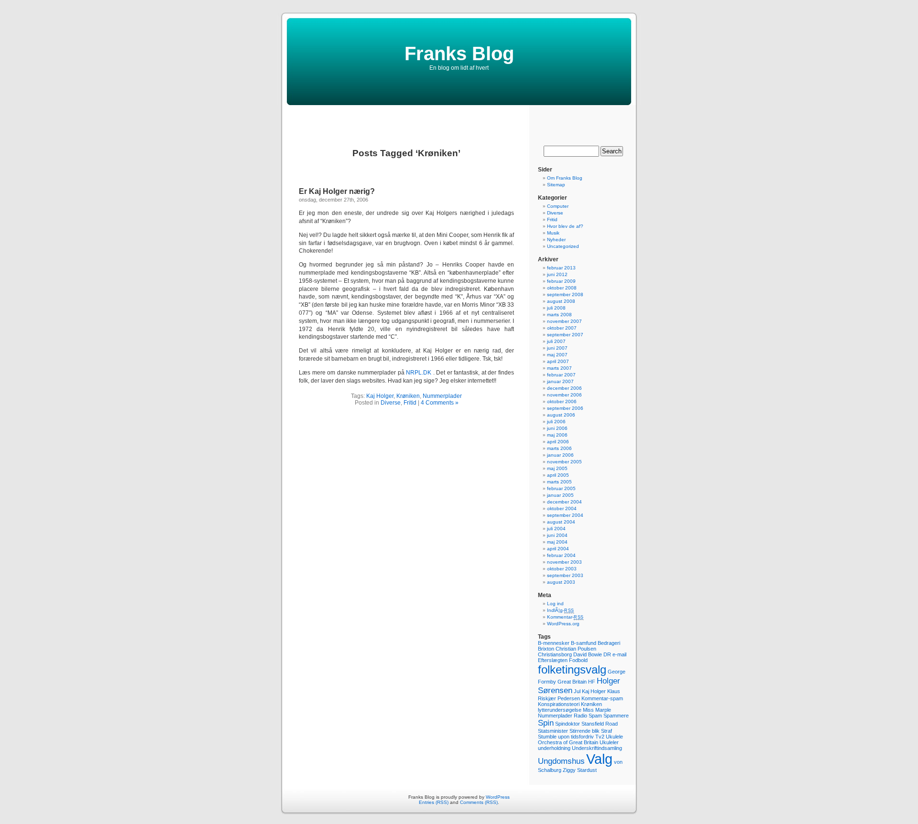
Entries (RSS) (433, 802)
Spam (595, 715)
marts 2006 (559, 448)
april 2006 (558, 441)
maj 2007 (557, 354)
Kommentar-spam (602, 698)
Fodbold (578, 660)
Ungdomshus (561, 761)
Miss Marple (597, 710)
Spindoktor (567, 724)
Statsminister (553, 731)
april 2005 (558, 475)
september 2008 (565, 294)
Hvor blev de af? (565, 226)
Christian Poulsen (576, 649)
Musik (553, 232)
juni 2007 (557, 348)
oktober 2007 (562, 328)
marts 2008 (559, 314)
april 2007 (558, 361)
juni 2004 (557, 535)
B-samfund (583, 643)
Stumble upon (553, 736)
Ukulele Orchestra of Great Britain (580, 739)
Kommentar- (565, 617)
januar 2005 (560, 495)
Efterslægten (553, 660)
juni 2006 (557, 428)
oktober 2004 (562, 508)
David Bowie (587, 654)
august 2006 (561, 414)
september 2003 (565, 575)
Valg (599, 759)
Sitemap (556, 184)
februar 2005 (561, 488)
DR (607, 654)
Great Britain (572, 682)
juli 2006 (556, 421)
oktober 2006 (562, 401)
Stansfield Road (599, 724)
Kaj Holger (379, 396)
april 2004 (558, 548)
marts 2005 (559, 481)
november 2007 (564, 321)
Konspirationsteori (558, 704)
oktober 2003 (562, 568)
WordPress (498, 797)
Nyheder (556, 239)
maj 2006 (557, 435)
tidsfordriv (582, 736)
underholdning (554, 748)
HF (591, 682)
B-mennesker (553, 643)
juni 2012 (557, 274)
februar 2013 (561, 267)
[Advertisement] (459, 119)
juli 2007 (556, 341)
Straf (606, 731)
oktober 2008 (562, 287)
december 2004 (564, 501)
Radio (580, 715)
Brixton (546, 649)
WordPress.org (563, 623)
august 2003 (561, 582)
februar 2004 (561, 555)
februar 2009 (561, 281)
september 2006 (565, 408)
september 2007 (565, 334)
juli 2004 (556, 528)
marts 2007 (559, 368)
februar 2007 (561, 374)
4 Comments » (440, 402)
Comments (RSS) (479, 802)
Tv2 (599, 736)
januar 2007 (560, 381)
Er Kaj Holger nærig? (337, 191)
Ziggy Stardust (580, 770)
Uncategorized (563, 246)
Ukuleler (609, 742)
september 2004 (565, 515)
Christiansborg (555, 654)
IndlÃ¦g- (560, 610)
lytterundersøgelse (559, 710)
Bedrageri (609, 643)
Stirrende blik (584, 731)
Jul (577, 691)
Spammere (616, 715)
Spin (546, 723)
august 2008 (561, 301)
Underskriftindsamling (597, 748)
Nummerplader (442, 396)
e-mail (619, 654)
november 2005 (564, 461)
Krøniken (408, 396)
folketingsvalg (572, 669)
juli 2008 (556, 307)
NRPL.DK (418, 372)
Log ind (555, 603)
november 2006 (564, 394)
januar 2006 (560, 455)
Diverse (391, 402)
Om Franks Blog (564, 178)
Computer (557, 206)
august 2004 (561, 521)
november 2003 (564, 562)
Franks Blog (459, 53)
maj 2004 (557, 542)
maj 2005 (557, 468)
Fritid (410, 402)
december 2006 (564, 388)
